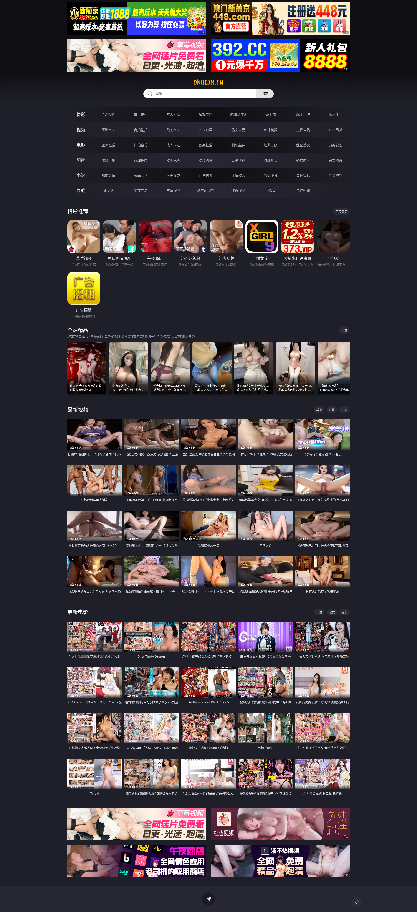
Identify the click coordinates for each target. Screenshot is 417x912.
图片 (80, 160)
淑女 (332, 612)
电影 (80, 145)
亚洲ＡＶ (108, 129)
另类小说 (271, 175)
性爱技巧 (336, 175)
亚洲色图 (141, 160)
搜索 (264, 93)
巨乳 (332, 410)
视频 (80, 130)
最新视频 (77, 409)
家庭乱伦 (141, 175)
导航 (80, 191)
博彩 (80, 114)
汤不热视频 (205, 190)
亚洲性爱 (108, 145)
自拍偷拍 (141, 129)
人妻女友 (173, 175)
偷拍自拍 (141, 145)
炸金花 (270, 114)
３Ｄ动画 (206, 129)
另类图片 (336, 160)
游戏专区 (206, 114)
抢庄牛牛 (336, 114)
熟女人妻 (238, 129)
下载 (344, 330)
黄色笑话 (303, 175)
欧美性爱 (206, 145)
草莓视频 (173, 190)
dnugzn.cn (208, 82)
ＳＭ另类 (336, 129)
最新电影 (77, 611)
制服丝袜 (238, 145)
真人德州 (141, 114)
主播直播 (303, 129)
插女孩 (108, 190)
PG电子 (108, 114)
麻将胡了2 (238, 114)
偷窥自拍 (108, 160)
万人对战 (173, 114)
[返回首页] (357, 902)
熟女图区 (303, 160)
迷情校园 (238, 175)
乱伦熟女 (303, 145)
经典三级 (271, 145)
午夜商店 (141, 190)
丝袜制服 (271, 129)
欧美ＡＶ (173, 129)
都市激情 (108, 175)
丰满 (319, 612)
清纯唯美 (271, 160)
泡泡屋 (270, 190)
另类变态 (336, 145)
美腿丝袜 (238, 160)
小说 (80, 175)
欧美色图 (173, 160)
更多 (344, 410)
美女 (319, 410)
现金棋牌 (303, 114)
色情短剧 (303, 190)
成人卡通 (173, 145)
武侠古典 (206, 175)
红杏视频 (238, 190)
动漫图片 (206, 160)
